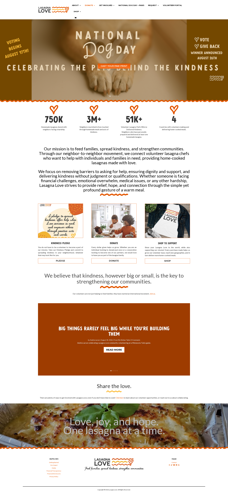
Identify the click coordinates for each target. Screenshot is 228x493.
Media (54, 468)
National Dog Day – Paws (131, 5)
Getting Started (54, 462)
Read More (114, 349)
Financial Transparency (54, 471)
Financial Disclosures (54, 474)
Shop (76, 12)
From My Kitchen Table (122, 340)
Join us (152, 294)
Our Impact (53, 465)
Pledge (60, 261)
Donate (89, 5)
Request (152, 5)
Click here (119, 398)
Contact (174, 462)
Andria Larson (95, 340)
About (75, 5)
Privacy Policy (54, 476)
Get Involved (105, 5)
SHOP (167, 261)
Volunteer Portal (172, 5)
